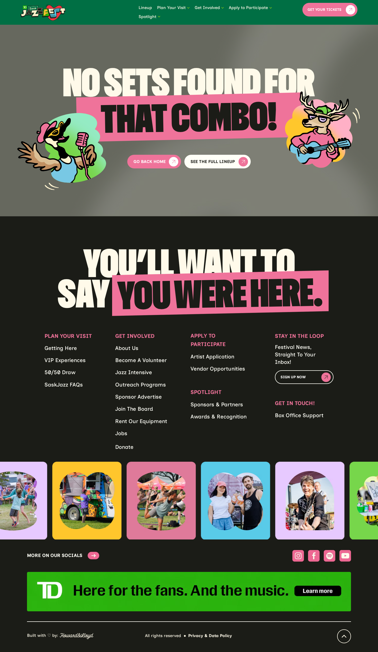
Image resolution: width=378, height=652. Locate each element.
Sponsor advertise (138, 396)
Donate (124, 447)
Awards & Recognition (219, 416)
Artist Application (212, 356)
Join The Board (134, 409)
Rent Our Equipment (141, 421)
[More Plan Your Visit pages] (188, 8)
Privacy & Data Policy (210, 635)
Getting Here (60, 348)
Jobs (121, 433)
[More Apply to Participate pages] (270, 8)
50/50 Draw (60, 372)
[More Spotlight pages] (159, 16)
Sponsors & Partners (217, 404)
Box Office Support (299, 415)
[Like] (344, 636)
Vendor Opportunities (218, 368)
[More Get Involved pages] (222, 8)
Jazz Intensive (133, 372)
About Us (126, 348)
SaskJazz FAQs (63, 384)
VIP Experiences (65, 360)
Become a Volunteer (141, 360)
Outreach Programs (140, 384)
